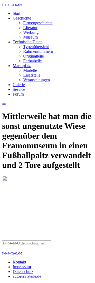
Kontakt (19, 262)
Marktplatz (22, 65)
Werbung (31, 32)
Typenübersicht (36, 46)
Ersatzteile (31, 75)
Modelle (30, 70)
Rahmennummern (38, 51)
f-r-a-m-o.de (12, 4)
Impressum (22, 267)
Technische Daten (27, 42)
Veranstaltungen (36, 80)
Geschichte (22, 18)
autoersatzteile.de (27, 276)
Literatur (30, 27)
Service (19, 89)
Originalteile (33, 56)
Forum (18, 94)
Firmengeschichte (38, 23)
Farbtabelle (32, 61)
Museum (30, 37)
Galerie (19, 84)
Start (16, 13)
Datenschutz (23, 271)
